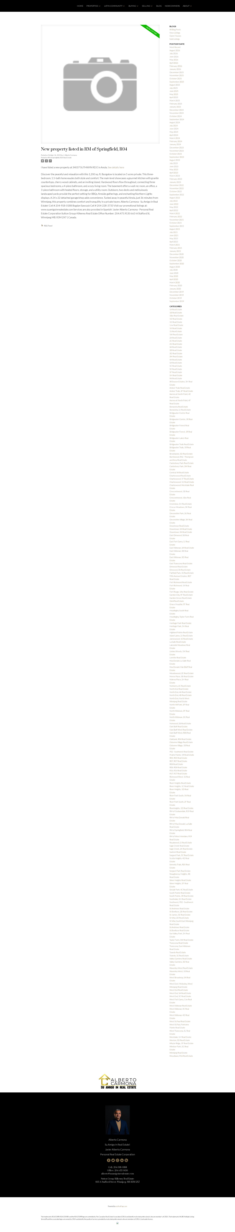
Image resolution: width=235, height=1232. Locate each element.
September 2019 (177, 301)
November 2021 (177, 219)
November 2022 (177, 188)
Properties (92, 6)
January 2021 (175, 251)
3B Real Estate (176, 350)
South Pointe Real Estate (180, 893)
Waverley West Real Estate (181, 968)
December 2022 (177, 185)
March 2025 (175, 100)
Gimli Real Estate (177, 601)
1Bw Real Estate (176, 315)
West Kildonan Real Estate (181, 1005)
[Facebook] (108, 1160)
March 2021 (175, 244)
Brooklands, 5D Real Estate (181, 454)
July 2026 (174, 53)
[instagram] (117, 1160)
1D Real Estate (176, 319)
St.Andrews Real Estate (179, 927)
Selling (146, 6)
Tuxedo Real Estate (178, 952)
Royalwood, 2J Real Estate (181, 842)
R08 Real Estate (176, 764)
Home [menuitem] (80, 6)
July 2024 (174, 125)
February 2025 (176, 103)
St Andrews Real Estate (179, 908)
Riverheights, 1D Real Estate (181, 808)
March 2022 (175, 213)
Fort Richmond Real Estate (181, 582)
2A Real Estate (176, 337)
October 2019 (176, 298)
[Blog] (126, 1160)
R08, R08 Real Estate (178, 767)
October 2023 (176, 154)
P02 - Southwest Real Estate (181, 751)
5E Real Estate (176, 369)
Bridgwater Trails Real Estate (182, 444)
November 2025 (177, 75)
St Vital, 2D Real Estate (179, 918)
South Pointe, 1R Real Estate (181, 896)
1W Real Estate (176, 334)
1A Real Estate (176, 309)
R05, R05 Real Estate (178, 758)
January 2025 (175, 107)
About (186, 6)
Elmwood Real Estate (179, 566)
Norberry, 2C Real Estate (180, 686)
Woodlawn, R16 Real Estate (181, 1056)
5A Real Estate (176, 362)
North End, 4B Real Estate (181, 695)
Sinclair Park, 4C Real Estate (181, 889)
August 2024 (175, 122)
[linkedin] (122, 1160)
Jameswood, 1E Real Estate (181, 639)
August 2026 (175, 50)
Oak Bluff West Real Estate (181, 729)
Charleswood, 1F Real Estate (182, 479)
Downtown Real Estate (179, 526)
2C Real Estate (176, 341)
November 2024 (177, 113)
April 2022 (174, 210)
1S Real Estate (176, 331)
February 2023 (176, 179)
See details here (116, 167)
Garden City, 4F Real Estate (181, 595)
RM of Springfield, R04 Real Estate (59, 158)
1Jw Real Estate (176, 325)
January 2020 (175, 288)
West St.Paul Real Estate (180, 1021)
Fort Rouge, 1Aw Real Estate (181, 592)
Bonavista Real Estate (179, 406)
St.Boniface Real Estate (179, 930)
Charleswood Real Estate (180, 475)
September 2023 (177, 157)
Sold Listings (175, 39)
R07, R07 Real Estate (178, 761)
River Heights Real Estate (180, 783)
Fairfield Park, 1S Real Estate (182, 573)
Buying (132, 6)
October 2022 (176, 191)
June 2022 (174, 204)
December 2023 (177, 147)
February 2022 (176, 216)
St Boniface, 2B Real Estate (181, 911)
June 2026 (174, 56)
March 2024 (175, 138)
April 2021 (174, 241)
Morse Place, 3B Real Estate (181, 676)
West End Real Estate (179, 990)
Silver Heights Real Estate (180, 880)
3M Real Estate (176, 356)
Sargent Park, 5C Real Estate (182, 855)
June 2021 (174, 235)
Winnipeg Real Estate (178, 1053)
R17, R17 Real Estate (178, 773)
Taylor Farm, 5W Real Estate (181, 940)
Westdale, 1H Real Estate (180, 1037)
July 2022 (174, 201)
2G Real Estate (176, 344)
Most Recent (175, 47)
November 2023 (177, 150)
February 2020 (176, 285)
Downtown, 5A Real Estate (181, 529)
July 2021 (174, 232)
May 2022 (174, 207)
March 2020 (175, 282)
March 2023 (175, 175)
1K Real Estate (176, 328)
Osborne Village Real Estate (181, 742)
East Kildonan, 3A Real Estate (182, 548)
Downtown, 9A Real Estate (181, 532)
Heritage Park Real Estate (180, 623)
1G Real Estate (176, 322)
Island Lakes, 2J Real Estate (181, 635)
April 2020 (174, 279)
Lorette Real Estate (178, 657)
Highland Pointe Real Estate (181, 632)
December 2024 (177, 110)
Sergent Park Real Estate (180, 871)
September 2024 (177, 119)
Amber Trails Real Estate (180, 388)
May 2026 (174, 59)
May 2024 (174, 132)
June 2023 (174, 166)
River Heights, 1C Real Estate (182, 786)
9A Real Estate (176, 378)
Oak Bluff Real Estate (178, 726)
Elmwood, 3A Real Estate (180, 570)
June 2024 (174, 128)
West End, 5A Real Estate (180, 993)
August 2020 (175, 267)
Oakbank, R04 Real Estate (180, 739)
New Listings (175, 32)
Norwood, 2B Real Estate (180, 723)
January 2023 (175, 182)
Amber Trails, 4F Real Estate (181, 391)
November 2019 (177, 295)
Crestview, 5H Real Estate (181, 504)
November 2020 (177, 257)
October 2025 (176, 78)
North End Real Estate (179, 689)
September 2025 (177, 82)
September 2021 (177, 226)
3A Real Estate (176, 347)
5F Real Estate (176, 372)
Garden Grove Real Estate (181, 598)
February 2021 (176, 248)
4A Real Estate (176, 359)
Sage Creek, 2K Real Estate (181, 849)
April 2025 (174, 97)
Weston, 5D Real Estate (180, 1040)
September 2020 (177, 263)
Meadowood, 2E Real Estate (182, 673)
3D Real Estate (176, 353)
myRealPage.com (121, 1206)
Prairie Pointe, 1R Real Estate (182, 755)
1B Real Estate (176, 312)
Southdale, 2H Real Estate (180, 899)
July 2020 (174, 270)
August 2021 (175, 229)
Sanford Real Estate (178, 852)
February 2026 (176, 66)
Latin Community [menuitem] (113, 6)
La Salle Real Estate (178, 642)
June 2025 (174, 91)
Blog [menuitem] (159, 6)
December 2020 (177, 254)
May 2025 (174, 94)
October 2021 (176, 223)
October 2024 (176, 116)
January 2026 (175, 69)
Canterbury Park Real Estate (182, 463)
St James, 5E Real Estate (180, 915)
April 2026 (174, 63)
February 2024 (176, 141)
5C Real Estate (176, 366)
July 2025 (174, 88)
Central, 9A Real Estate (179, 472)
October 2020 (176, 260)
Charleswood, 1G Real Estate (182, 482)
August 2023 (175, 160)
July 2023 (174, 163)
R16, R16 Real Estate (178, 770)
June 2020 (174, 273)
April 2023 (174, 172)
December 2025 (177, 72)
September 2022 (177, 194)
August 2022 (175, 197)
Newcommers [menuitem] (172, 6)
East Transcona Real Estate (181, 563)
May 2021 (174, 238)
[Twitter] (113, 1160)
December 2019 (177, 292)
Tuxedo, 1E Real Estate (179, 955)
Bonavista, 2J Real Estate (180, 410)
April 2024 (174, 135)
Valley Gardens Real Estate (181, 958)
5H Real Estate (176, 375)
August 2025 (175, 85)
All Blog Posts (175, 29)
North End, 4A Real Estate (180, 692)
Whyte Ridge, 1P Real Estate (181, 1043)
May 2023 (174, 169)
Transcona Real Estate (179, 943)
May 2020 (174, 276)
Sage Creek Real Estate (179, 846)
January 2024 (175, 144)
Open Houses (175, 36)
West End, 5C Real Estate (180, 996)
